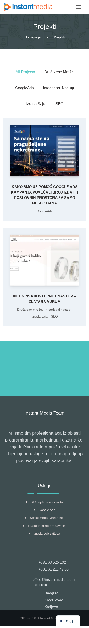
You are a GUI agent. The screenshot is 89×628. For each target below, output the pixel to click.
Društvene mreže (59, 72)
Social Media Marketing (47, 517)
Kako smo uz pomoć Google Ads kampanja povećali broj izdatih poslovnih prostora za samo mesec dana (44, 195)
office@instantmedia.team (54, 579)
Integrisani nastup (58, 88)
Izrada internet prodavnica (47, 525)
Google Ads (47, 510)
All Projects (25, 72)
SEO (59, 104)
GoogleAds (24, 88)
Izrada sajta (36, 104)
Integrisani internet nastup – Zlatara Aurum (44, 299)
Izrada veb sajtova (47, 533)
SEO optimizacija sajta (47, 502)
